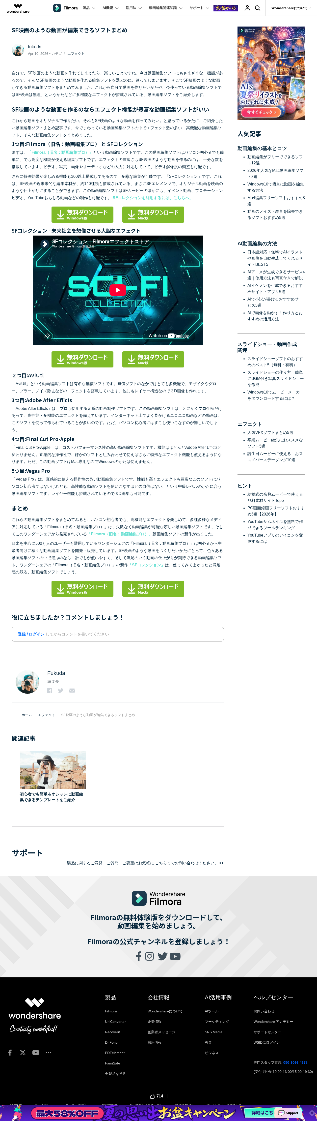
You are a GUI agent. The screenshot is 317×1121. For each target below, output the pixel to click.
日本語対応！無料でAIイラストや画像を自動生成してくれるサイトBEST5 (275, 258)
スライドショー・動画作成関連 (267, 347)
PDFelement (115, 1053)
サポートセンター (267, 1032)
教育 (208, 1042)
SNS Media (213, 1032)
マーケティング (217, 1022)
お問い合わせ (264, 1011)
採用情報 (154, 1042)
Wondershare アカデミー (273, 1022)
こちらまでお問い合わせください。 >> (189, 863)
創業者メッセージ (161, 1032)
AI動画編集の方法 (257, 243)
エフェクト (76, 54)
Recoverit (112, 1032)
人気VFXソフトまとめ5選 (270, 432)
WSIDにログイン (267, 1042)
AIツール (211, 1011)
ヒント (245, 485)
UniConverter (115, 1022)
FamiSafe (112, 1063)
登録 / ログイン (31, 634)
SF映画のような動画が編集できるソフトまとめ (98, 715)
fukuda (34, 46)
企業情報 (154, 1022)
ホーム (27, 715)
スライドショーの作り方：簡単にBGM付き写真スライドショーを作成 (275, 378)
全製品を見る (115, 1074)
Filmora (111, 1011)
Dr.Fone (111, 1042)
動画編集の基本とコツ (262, 148)
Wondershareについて (165, 1011)
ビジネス (212, 1053)
